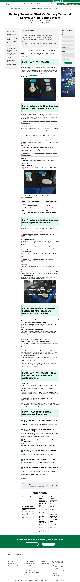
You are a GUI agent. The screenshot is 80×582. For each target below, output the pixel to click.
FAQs (43, 568)
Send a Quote (68, 62)
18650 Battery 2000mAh (29, 563)
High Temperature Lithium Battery (31, 572)
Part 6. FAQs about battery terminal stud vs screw (34, 45)
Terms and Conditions (53, 580)
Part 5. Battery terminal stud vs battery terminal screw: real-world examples (40, 43)
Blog (12, 4)
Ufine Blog (44, 561)
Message (64, 51)
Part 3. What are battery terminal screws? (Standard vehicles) (37, 37)
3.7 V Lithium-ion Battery (29, 561)
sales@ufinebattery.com (60, 570)
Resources (47, 3)
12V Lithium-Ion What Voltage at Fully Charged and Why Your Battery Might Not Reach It (43, 500)
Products (33, 3)
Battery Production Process (14, 565)
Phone (63, 43)
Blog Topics (26, 3)
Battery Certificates (12, 563)
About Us (10, 561)
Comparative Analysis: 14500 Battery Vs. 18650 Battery (28, 508)
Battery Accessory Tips (19, 8)
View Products (32, 544)
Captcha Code (65, 58)
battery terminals (33, 75)
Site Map (63, 580)
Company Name (66, 47)
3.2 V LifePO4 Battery (28, 565)
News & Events (45, 563)
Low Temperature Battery (29, 570)
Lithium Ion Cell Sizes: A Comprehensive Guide (53, 499)
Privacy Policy (43, 580)
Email (63, 39)
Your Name (65, 34)
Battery (20, 554)
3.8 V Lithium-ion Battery (29, 568)
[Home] (7, 4)
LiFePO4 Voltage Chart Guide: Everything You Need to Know (43, 519)
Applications (40, 3)
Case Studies (45, 565)
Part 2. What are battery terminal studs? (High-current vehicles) (37, 35)
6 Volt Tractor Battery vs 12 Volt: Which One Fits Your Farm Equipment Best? (53, 518)
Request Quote (48, 544)
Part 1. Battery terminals (28, 33)
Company (53, 3)
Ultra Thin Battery (28, 574)
